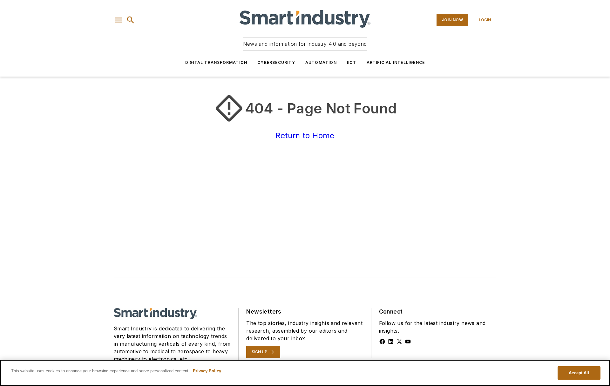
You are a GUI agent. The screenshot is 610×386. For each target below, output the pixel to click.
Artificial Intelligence (396, 62)
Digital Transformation (216, 62)
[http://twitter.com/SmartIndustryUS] (399, 341)
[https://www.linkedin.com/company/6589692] (391, 341)
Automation (321, 62)
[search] (130, 20)
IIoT (351, 62)
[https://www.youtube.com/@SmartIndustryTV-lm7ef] (408, 341)
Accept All (579, 372)
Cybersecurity (276, 62)
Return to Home (305, 135)
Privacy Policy (207, 371)
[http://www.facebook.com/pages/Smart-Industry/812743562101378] (382, 341)
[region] (305, 373)
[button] (118, 20)
